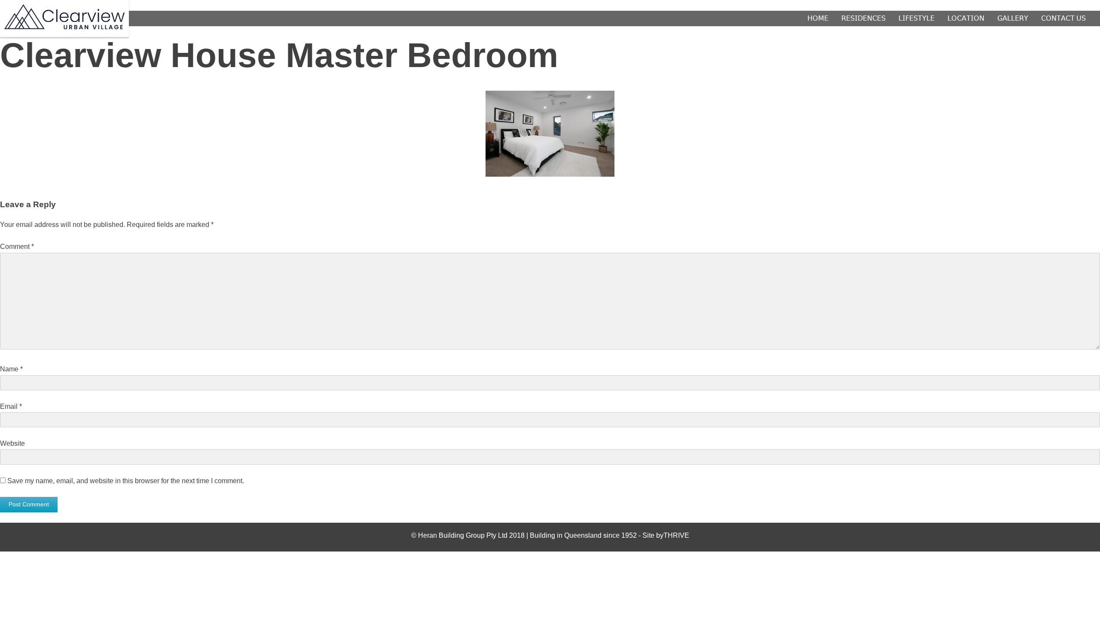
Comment (17, 246)
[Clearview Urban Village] (64, 27)
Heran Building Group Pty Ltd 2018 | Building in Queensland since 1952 (528, 535)
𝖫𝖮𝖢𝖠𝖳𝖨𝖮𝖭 (965, 18)
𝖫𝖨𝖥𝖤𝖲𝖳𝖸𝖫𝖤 (916, 18)
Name (11, 369)
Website (12, 443)
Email (11, 406)
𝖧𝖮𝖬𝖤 (817, 18)
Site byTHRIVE (665, 535)
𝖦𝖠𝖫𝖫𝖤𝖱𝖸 (1012, 18)
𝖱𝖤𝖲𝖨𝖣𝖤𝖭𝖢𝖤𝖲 (863, 18)
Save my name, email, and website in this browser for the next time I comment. (125, 480)
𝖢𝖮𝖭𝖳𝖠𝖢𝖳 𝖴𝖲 (1063, 18)
